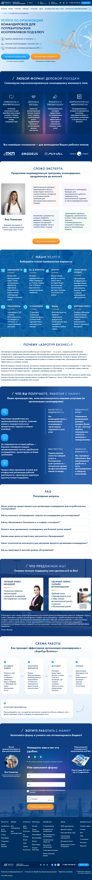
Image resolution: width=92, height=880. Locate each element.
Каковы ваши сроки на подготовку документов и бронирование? (32, 536)
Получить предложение (40, 807)
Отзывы (48, 9)
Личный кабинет (81, 9)
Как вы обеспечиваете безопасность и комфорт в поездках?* (31, 522)
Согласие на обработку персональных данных (41, 872)
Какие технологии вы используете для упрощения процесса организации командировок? (44, 543)
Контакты (70, 9)
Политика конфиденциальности (12, 872)
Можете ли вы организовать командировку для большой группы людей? (36, 529)
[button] (4, 9)
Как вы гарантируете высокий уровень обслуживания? (27, 550)
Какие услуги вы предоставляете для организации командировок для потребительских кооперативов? (43, 507)
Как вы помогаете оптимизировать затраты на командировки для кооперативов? (40, 515)
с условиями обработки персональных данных (47, 791)
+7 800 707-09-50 (74, 3)
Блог (53, 9)
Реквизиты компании (66, 872)
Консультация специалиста (45, 56)
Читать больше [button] (6, 629)
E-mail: (30, 781)
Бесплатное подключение (15, 56)
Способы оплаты (7, 875)
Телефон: (30, 772)
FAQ (57, 9)
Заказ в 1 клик (86, 2)
